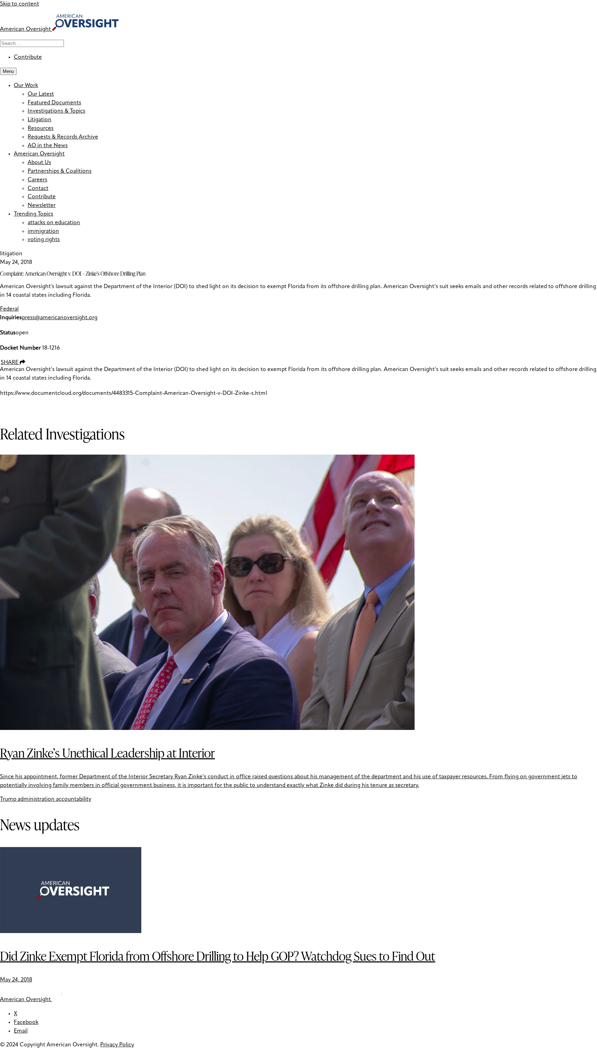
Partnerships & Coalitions (60, 171)
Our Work (26, 85)
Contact (38, 188)
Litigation (39, 120)
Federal (9, 309)
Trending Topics (33, 214)
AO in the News (48, 146)
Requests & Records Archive (63, 137)
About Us (39, 162)
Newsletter (42, 205)
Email (21, 1031)
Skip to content (19, 4)
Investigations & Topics (56, 111)
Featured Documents (54, 103)
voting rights (44, 240)
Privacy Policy (117, 1045)
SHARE (10, 362)
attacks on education (54, 223)
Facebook (26, 1022)
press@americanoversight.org (59, 318)
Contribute (28, 57)
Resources (41, 128)
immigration (43, 231)
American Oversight (39, 154)
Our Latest (41, 94)
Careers (37, 180)
